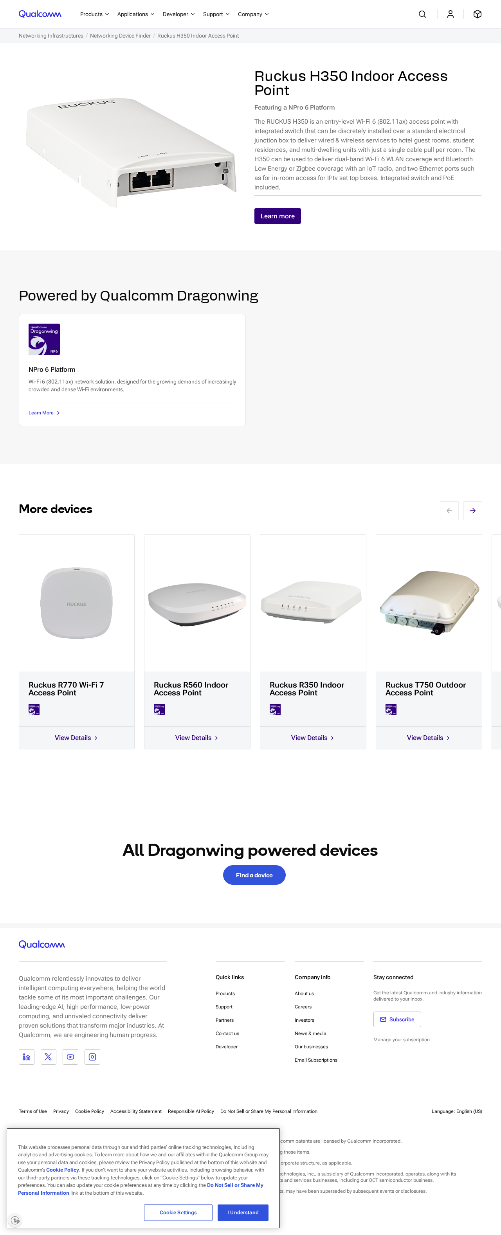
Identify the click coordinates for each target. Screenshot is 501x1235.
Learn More (41, 413)
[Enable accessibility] (15, 1220)
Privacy (61, 1111)
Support (224, 1007)
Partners (225, 1020)
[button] (268, 1110)
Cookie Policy (89, 1111)
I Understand (243, 1212)
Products (225, 993)
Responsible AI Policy (191, 1111)
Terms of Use (33, 1111)
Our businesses (311, 1047)
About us (304, 993)
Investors (304, 1020)
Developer (227, 1047)
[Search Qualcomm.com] (423, 14)
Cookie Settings (178, 1212)
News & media (310, 1033)
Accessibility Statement (136, 1111)
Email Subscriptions (316, 1060)
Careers (303, 1007)
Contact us (227, 1033)
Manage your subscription (401, 1039)
